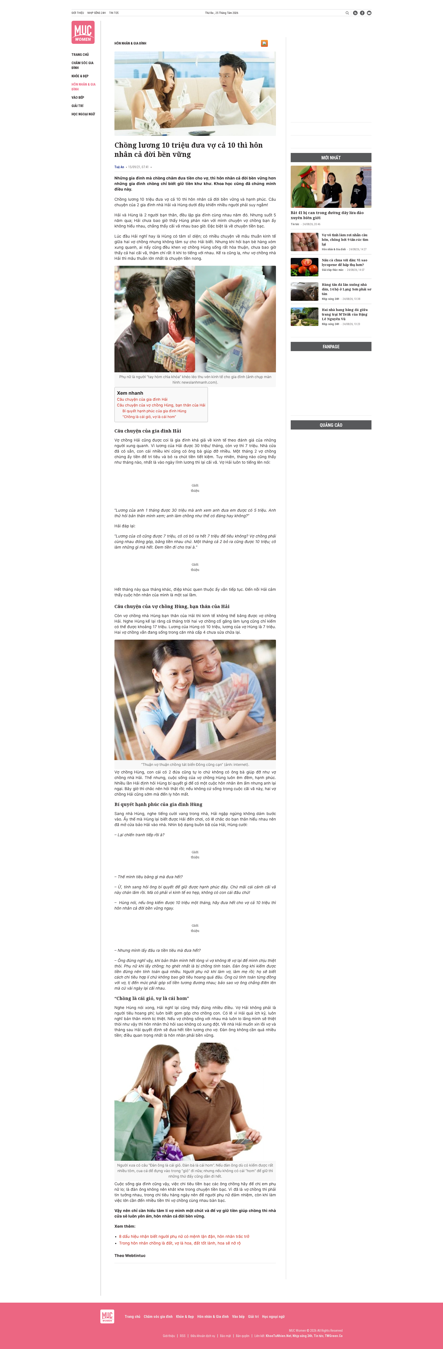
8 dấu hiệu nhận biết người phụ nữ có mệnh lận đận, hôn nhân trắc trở (184, 1236)
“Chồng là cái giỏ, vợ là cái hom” (149, 417)
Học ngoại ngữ (83, 114)
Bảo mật (225, 1336)
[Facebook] (362, 13)
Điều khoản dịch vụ (203, 1336)
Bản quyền (242, 1336)
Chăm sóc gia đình (158, 1316)
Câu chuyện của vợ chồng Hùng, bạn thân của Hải (161, 405)
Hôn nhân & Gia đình (130, 43)
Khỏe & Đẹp (80, 76)
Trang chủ (80, 55)
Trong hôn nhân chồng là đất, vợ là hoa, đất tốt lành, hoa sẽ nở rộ (180, 1243)
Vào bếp (78, 98)
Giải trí (77, 106)
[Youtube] (369, 13)
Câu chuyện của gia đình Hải (142, 399)
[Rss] (355, 13)
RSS (183, 1336)
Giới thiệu (78, 13)
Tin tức (114, 13)
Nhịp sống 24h (96, 13)
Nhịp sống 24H (330, 299)
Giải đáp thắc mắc (333, 270)
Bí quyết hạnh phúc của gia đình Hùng (154, 411)
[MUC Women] (83, 31)
